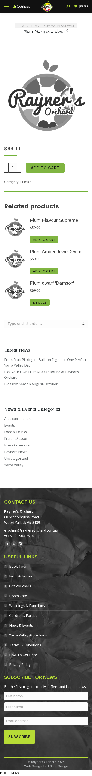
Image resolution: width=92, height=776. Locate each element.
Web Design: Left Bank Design (46, 766)
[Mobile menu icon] (6, 6)
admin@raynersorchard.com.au (33, 530)
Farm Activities (20, 576)
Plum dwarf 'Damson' (52, 283)
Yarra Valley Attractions (28, 635)
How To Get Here (23, 654)
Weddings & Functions (27, 605)
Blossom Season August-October (31, 384)
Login (21, 6)
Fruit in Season (16, 438)
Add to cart (45, 168)
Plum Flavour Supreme (54, 220)
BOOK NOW (9, 773)
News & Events (21, 625)
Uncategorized (16, 458)
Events (9, 425)
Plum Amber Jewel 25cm (55, 251)
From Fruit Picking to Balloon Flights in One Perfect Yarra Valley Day (45, 362)
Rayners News (15, 451)
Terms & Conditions (25, 645)
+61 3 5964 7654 (21, 535)
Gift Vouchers (20, 586)
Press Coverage (17, 445)
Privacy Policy (20, 664)
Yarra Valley (13, 465)
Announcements (17, 418)
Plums (24, 182)
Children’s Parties (23, 615)
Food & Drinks (15, 432)
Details (40, 302)
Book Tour (18, 566)
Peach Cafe (18, 595)
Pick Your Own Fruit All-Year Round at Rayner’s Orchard (41, 375)
